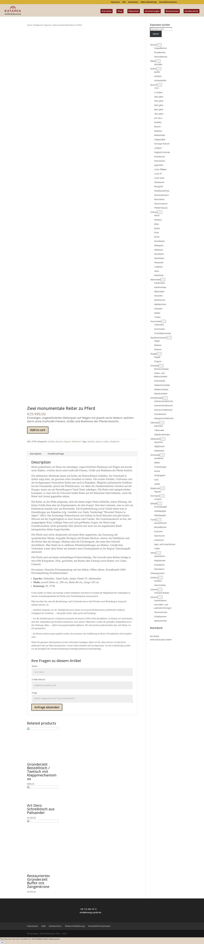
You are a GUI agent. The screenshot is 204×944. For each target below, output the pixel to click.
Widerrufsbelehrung (149, 2)
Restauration (172, 11)
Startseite (106, 11)
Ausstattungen (152, 11)
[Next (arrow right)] (199, 472)
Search (156, 33)
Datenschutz (133, 2)
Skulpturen (38, 25)
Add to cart (37, 430)
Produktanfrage (56, 453)
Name (34, 666)
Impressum (115, 2)
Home (29, 25)
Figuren (48, 25)
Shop (120, 11)
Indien (106, 441)
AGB (124, 2)
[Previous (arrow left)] (5, 472)
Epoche (59, 441)
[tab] (36, 453)
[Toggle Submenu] (159, 45)
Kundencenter (191, 11)
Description (35, 453)
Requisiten (134, 11)
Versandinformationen (168, 2)
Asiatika (51, 441)
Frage (34, 692)
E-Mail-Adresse (38, 679)
